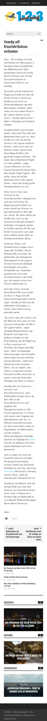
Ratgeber (23, 651)
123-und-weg (24, 3)
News (14, 518)
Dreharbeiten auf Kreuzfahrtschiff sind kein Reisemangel (14, 534)
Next (42, 602)
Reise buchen (11, 3)
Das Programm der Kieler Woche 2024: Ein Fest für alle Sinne (19, 569)
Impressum (36, 3)
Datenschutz (10, 718)
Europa (23, 618)
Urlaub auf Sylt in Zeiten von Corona (15, 576)
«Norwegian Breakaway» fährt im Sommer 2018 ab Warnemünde (23, 690)
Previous (39, 602)
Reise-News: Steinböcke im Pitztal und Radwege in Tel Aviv (19, 584)
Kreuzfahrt (9, 471)
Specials (23, 684)
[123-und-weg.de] (23, 22)
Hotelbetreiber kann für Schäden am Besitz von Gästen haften (33, 535)
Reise (32, 439)
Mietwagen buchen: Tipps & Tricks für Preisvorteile (23, 657)
